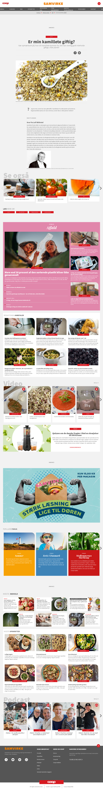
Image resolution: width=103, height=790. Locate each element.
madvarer (48, 212)
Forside (39, 753)
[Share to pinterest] (79, 52)
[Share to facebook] (75, 52)
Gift (52, 12)
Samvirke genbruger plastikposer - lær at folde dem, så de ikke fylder (25, 294)
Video (38, 765)
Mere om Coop (58, 749)
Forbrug (38, 12)
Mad (21, 9)
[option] (19, 190)
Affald (8, 285)
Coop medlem (57, 762)
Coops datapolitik (68, 786)
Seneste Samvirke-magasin (44, 772)
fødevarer (34, 212)
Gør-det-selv (10, 298)
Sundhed (12, 9)
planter (21, 212)
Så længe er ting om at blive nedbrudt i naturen (19, 306)
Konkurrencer (40, 759)
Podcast (39, 762)
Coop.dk (55, 759)
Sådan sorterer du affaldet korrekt (15, 287)
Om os (55, 753)
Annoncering (56, 756)
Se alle (96, 383)
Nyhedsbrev (81, 9)
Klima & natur (46, 12)
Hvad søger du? (43, 749)
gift (51, 36)
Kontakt (93, 9)
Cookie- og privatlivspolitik (53, 786)
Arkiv (38, 769)
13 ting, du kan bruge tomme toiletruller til (18, 300)
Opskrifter (31, 9)
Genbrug (9, 292)
